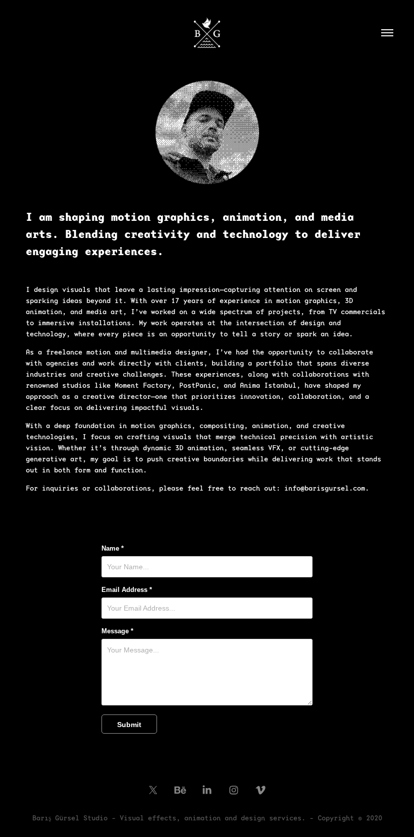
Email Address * (126, 589)
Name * (112, 548)
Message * (117, 631)
